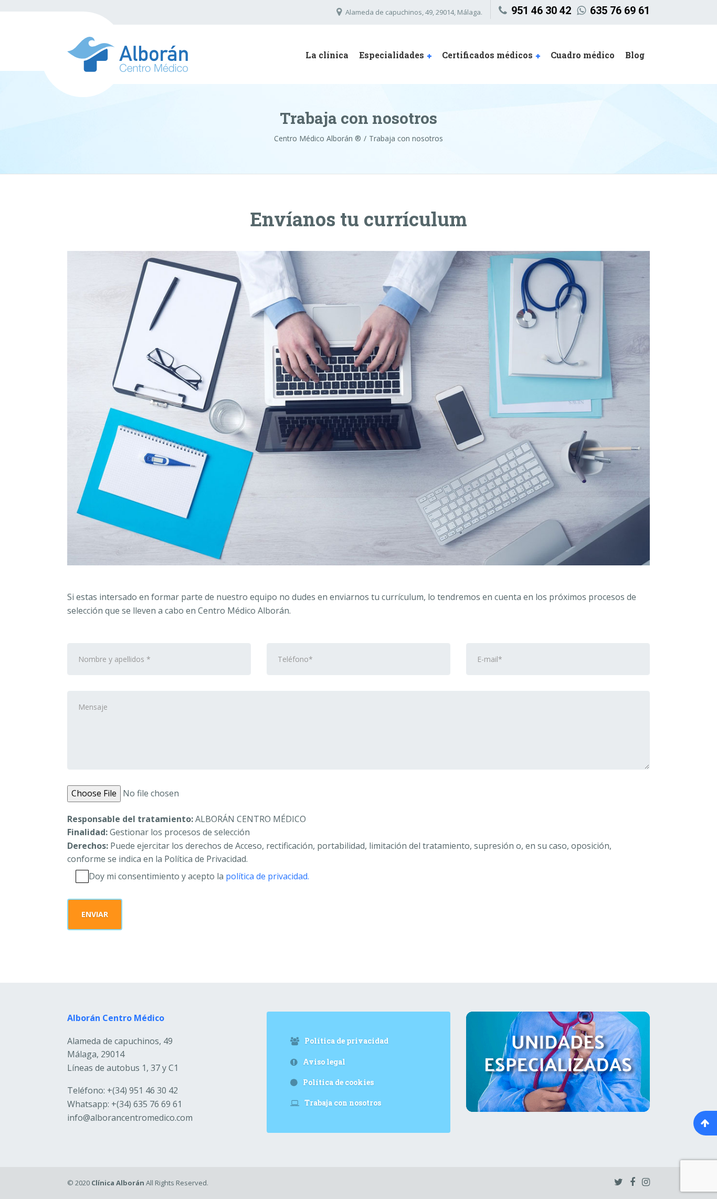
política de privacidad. (267, 876)
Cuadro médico (583, 54)
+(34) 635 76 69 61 (124, 1104)
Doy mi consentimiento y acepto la (199, 876)
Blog (635, 54)
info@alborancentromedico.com (130, 1117)
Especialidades (391, 54)
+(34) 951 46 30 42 (122, 1090)
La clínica (327, 54)
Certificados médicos (487, 54)
